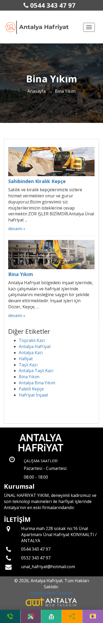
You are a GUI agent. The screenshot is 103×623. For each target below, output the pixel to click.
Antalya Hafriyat (35, 346)
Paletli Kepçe (31, 389)
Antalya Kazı (31, 352)
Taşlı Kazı (28, 365)
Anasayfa (36, 91)
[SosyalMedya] (72, 616)
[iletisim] (93, 616)
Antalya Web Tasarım (51, 593)
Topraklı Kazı (32, 340)
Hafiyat (26, 359)
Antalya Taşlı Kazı (36, 370)
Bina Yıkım (29, 377)
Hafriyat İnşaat (33, 395)
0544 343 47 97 (52, 5)
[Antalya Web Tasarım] (51, 601)
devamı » (16, 229)
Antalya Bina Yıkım (37, 383)
